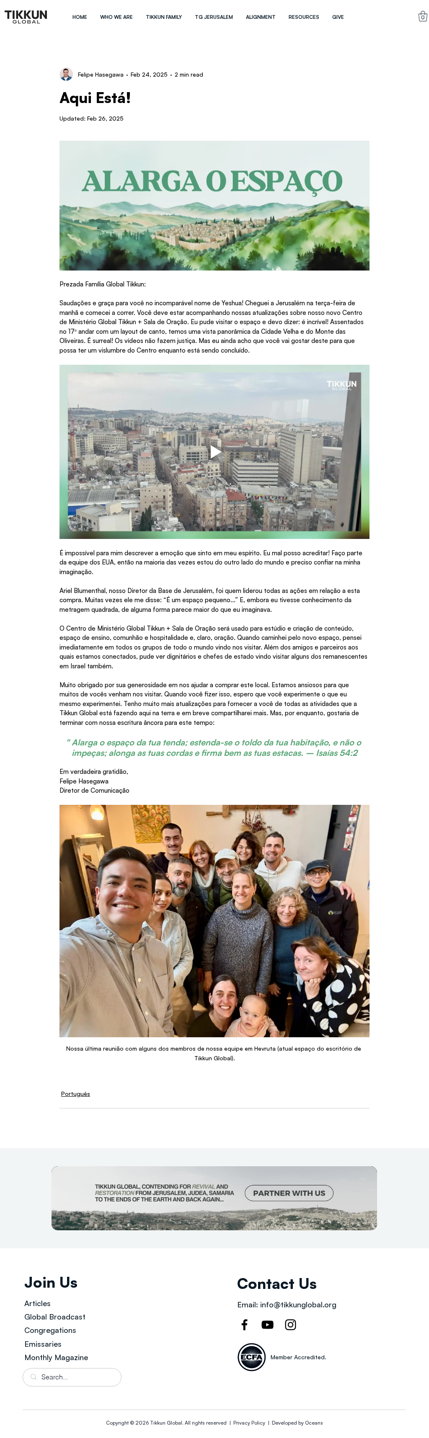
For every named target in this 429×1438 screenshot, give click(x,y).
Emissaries (43, 1343)
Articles (37, 1303)
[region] (26, 17)
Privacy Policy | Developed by (268, 1423)
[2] (214, 1198)
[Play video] (214, 452)
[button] (116, 17)
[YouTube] (267, 1324)
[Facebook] (244, 1324)
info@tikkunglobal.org (298, 1304)
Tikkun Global (166, 1423)
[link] (423, 16)
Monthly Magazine (56, 1357)
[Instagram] (290, 1324)
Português (75, 1093)
